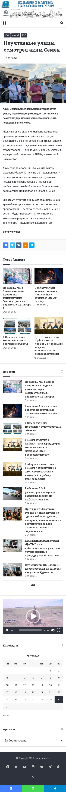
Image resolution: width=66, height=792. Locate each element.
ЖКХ (7, 35)
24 (7, 699)
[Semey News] (33, 13)
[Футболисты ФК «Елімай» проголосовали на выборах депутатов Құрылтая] (12, 569)
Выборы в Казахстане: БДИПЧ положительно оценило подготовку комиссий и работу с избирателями (40, 471)
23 (59, 692)
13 (33, 685)
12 (24, 685)
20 (33, 692)
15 (50, 685)
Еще (33, 584)
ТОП (24, 35)
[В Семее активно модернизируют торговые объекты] (17, 325)
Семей (15, 35)
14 (41, 685)
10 (7, 685)
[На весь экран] (58, 630)
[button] (33, 616)
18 (16, 692)
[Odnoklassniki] (25, 245)
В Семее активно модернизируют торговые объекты (15, 340)
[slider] (30, 630)
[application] (33, 616)
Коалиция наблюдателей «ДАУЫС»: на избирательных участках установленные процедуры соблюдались (43, 548)
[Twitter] (12, 245)
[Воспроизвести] (7, 630)
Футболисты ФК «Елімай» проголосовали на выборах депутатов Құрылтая (43, 568)
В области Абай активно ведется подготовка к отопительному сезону (45, 294)
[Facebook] (5, 245)
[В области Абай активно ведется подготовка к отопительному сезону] (48, 276)
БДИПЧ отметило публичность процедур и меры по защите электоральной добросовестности (42, 447)
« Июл (6, 715)
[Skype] (31, 245)
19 (24, 692)
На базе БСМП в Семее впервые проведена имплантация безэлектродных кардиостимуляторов (17, 298)
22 (50, 692)
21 (41, 692)
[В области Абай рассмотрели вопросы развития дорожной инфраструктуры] (12, 493)
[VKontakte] (18, 245)
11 (16, 685)
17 (7, 692)
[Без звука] (53, 630)
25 (16, 699)
